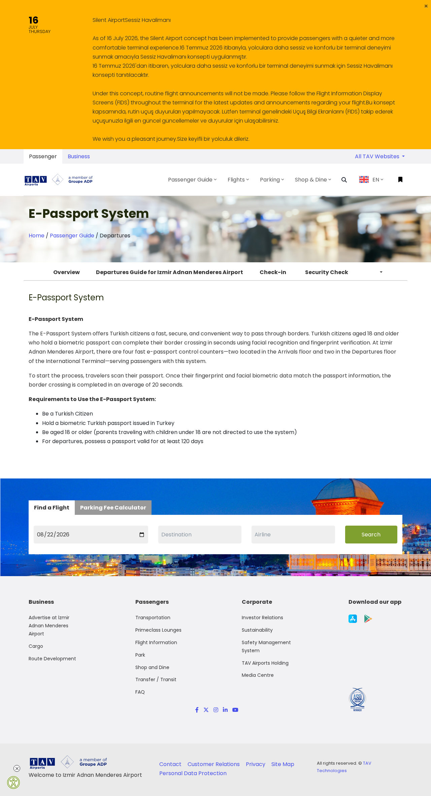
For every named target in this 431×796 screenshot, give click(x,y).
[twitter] (206, 710)
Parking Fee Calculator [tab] (113, 507)
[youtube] (234, 710)
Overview (66, 272)
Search (371, 534)
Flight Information (156, 642)
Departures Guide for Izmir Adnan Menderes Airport (169, 272)
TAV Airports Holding (265, 663)
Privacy (256, 764)
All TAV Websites (378, 156)
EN (375, 180)
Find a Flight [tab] (51, 507)
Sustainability (257, 630)
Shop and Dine (152, 667)
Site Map (282, 764)
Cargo (36, 646)
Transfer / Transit (155, 679)
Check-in (273, 272)
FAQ (140, 692)
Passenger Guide (72, 235)
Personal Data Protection (193, 773)
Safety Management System (266, 646)
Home (36, 235)
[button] (426, 6)
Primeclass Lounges (158, 630)
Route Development (52, 658)
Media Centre (258, 675)
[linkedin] (225, 710)
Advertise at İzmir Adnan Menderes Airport (49, 625)
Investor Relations (262, 617)
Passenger (43, 156)
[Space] (61, 179)
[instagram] (216, 710)
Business (79, 156)
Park (140, 655)
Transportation (152, 617)
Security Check (326, 272)
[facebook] (197, 710)
